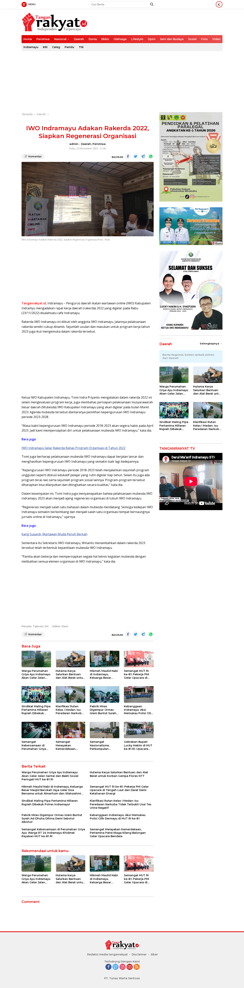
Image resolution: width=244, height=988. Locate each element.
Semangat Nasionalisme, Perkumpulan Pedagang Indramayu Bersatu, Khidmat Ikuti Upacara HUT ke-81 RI (103, 745)
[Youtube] (130, 967)
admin (73, 144)
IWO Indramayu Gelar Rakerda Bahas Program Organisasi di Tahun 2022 (73, 448)
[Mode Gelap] (219, 4)
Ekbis (105, 39)
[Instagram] (123, 967)
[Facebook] (108, 967)
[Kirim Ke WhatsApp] (151, 156)
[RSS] (137, 967)
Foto (204, 39)
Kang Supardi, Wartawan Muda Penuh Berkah (54, 534)
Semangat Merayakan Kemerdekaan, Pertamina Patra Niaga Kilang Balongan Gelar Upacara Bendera (68, 745)
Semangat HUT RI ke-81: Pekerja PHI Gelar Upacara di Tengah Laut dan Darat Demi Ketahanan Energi (136, 674)
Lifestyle (137, 39)
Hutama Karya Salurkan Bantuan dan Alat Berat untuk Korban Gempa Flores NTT (70, 674)
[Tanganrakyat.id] (54, 21)
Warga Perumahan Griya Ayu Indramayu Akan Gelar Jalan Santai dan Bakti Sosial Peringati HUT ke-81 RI (36, 674)
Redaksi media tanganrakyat (107, 954)
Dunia (93, 39)
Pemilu (69, 47)
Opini (151, 39)
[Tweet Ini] (135, 156)
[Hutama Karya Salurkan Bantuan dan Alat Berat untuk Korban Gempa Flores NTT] (70, 659)
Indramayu (30, 47)
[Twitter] (115, 967)
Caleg (56, 47)
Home (27, 39)
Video (216, 39)
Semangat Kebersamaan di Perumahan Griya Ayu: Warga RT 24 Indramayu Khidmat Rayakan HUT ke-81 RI (35, 745)
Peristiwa (43, 39)
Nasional (60, 39)
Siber (154, 954)
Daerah (79, 39)
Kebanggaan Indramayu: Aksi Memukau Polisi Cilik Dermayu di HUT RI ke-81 (138, 710)
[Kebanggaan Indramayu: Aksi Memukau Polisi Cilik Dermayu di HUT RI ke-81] (138, 694)
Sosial (192, 39)
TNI (81, 47)
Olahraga (120, 39)
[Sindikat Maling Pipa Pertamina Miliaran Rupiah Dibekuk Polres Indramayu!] (36, 694)
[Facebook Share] (128, 156)
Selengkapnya (210, 343)
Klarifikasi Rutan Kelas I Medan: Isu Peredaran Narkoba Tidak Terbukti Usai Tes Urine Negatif (69, 710)
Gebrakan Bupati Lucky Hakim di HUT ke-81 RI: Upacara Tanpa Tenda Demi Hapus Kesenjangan (138, 745)
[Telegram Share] (143, 156)
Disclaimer (139, 954)
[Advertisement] (122, 81)
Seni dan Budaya (172, 39)
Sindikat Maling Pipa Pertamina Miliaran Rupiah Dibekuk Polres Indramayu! (36, 710)
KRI (45, 47)
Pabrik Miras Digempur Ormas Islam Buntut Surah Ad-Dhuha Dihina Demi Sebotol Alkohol (103, 710)
